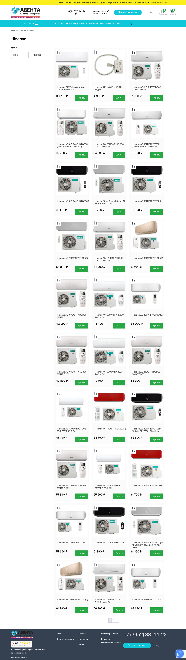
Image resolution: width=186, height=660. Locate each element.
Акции (116, 23)
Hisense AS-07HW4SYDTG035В (73, 201)
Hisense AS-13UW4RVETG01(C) (72, 600)
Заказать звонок (127, 12)
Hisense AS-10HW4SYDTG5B (146, 201)
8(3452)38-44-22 (76, 12)
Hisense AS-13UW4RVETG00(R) (147, 486)
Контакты (105, 23)
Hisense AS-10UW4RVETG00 (71, 543)
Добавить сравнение (58, 52)
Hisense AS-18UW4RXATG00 (146, 600)
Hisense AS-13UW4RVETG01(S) (72, 258)
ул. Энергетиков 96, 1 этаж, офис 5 (100, 12)
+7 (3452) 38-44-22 (145, 635)
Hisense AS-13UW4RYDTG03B (109, 543)
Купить (81, 98)
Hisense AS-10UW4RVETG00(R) (110, 429)
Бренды (23, 31)
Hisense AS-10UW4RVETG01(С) (147, 258)
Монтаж (59, 23)
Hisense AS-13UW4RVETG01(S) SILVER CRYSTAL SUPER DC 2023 (147, 545)
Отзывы (93, 23)
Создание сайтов (19, 657)
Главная (14, 31)
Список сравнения (109, 634)
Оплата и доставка (76, 23)
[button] (31, 24)
